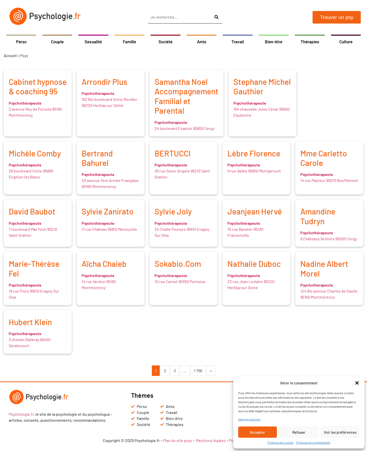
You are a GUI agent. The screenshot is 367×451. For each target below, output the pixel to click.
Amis (201, 41)
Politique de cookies (281, 442)
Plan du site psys (177, 440)
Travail (237, 41)
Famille (129, 41)
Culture (346, 41)
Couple (57, 41)
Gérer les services (249, 419)
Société (166, 41)
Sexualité (93, 41)
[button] (357, 382)
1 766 (198, 370)
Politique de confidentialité (313, 442)
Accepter (257, 432)
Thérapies (310, 41)
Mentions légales (211, 440)
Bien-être (273, 41)
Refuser (298, 432)
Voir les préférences (340, 432)
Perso (21, 41)
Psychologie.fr (21, 414)
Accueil (10, 55)
